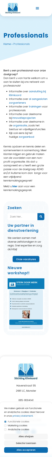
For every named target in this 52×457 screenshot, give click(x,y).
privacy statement (22, 415)
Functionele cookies (18, 421)
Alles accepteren (26, 450)
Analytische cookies (18, 429)
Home (7, 44)
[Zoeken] (40, 216)
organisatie (20, 125)
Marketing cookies (17, 425)
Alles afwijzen (26, 436)
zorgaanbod (26, 137)
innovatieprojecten (24, 118)
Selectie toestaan (26, 443)
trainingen (35, 106)
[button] (37, 8)
